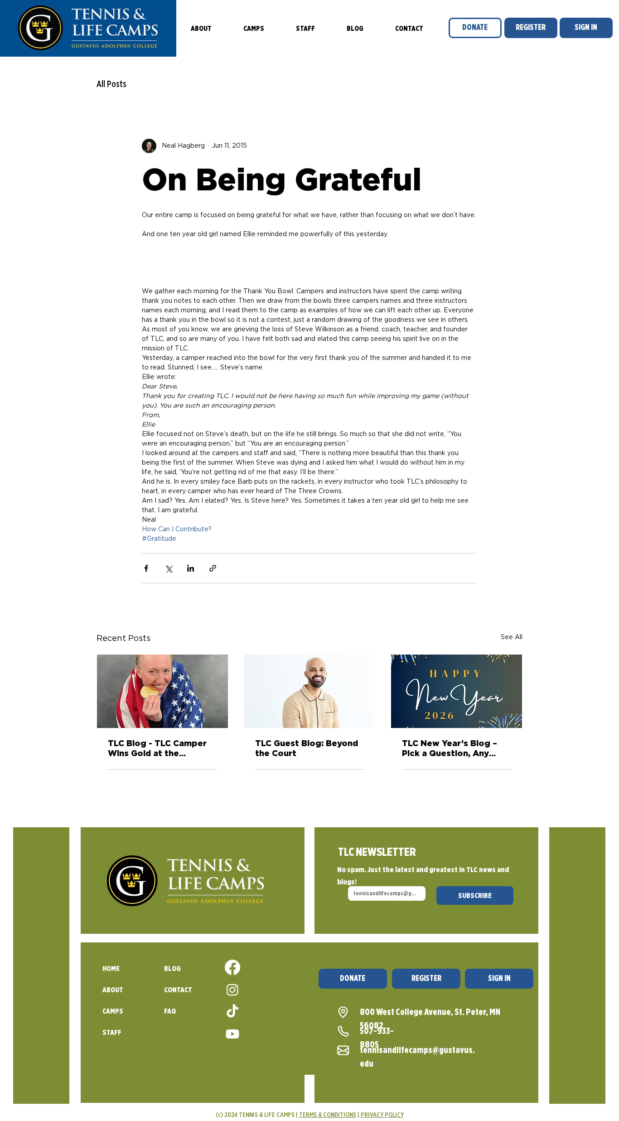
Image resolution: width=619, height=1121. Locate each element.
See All (511, 637)
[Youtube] (232, 1034)
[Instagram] (232, 989)
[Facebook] (232, 967)
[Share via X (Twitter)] (168, 568)
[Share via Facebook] (146, 568)
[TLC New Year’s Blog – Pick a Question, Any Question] (456, 691)
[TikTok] (232, 1011)
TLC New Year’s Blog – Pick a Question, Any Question (449, 749)
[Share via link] (212, 568)
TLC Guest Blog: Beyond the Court (306, 749)
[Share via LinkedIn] (190, 568)
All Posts (111, 83)
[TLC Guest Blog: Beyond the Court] (309, 691)
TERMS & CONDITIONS (327, 1115)
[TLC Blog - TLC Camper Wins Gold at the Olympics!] (162, 691)
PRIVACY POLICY (382, 1115)
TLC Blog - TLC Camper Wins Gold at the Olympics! (157, 749)
